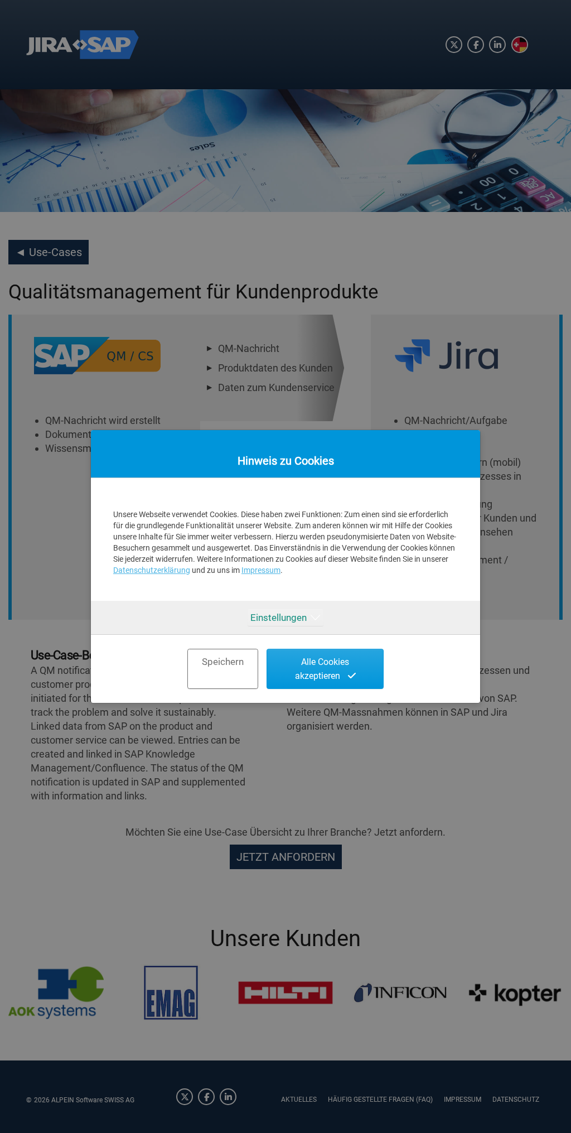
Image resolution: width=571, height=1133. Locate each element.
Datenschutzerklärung (151, 570)
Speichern (223, 661)
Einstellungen (278, 617)
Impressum (260, 570)
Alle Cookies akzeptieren (322, 669)
